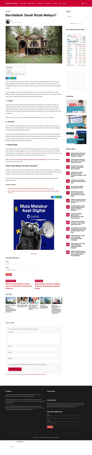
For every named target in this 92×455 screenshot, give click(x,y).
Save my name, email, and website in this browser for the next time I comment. (28, 364)
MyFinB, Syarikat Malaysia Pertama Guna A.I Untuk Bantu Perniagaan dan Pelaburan (19, 286)
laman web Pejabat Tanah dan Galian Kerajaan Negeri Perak (29, 159)
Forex (60, 3)
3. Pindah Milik (9, 72)
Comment (11, 332)
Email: (7, 267)
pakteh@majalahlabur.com (70, 406)
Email (10, 352)
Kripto (64, 3)
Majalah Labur (11, 3)
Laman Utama (23, 3)
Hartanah (8, 11)
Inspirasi (55, 3)
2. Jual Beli (8, 70)
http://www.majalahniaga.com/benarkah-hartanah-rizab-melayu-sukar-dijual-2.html (30, 188)
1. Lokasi (8, 69)
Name (10, 346)
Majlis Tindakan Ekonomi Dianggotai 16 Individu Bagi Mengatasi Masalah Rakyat (47, 286)
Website (10, 358)
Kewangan (47, 3)
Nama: (7, 261)
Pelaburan (40, 3)
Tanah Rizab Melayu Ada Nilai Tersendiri (15, 74)
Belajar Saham (31, 3)
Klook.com (34, 253)
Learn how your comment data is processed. (34, 374)
